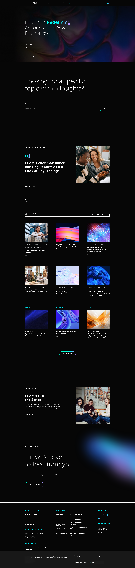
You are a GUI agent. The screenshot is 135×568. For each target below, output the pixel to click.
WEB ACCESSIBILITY (76, 514)
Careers (81, 3)
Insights (69, 3)
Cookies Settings (80, 562)
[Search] (108, 3)
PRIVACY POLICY (61, 521)
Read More (28, 45)
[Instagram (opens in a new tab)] (107, 515)
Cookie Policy (62, 558)
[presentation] (26, 56)
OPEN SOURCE (60, 518)
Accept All (97, 562)
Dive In (27, 414)
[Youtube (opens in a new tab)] (99, 518)
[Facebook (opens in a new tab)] (103, 515)
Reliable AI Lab (30, 524)
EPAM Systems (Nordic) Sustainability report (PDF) (78, 533)
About (75, 3)
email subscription (103, 531)
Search (28, 103)
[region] (67, 559)
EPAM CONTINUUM (31, 514)
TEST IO (27, 521)
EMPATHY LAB (29, 518)
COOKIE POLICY (61, 529)
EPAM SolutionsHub (31, 537)
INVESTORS (60, 514)
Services (55, 3)
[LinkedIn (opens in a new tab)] (99, 515)
